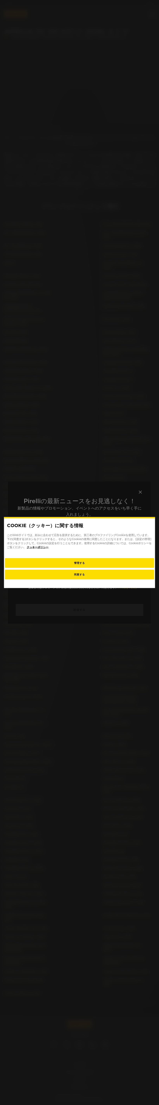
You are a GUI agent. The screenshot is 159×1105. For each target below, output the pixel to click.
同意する (79, 574)
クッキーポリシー (37, 547)
